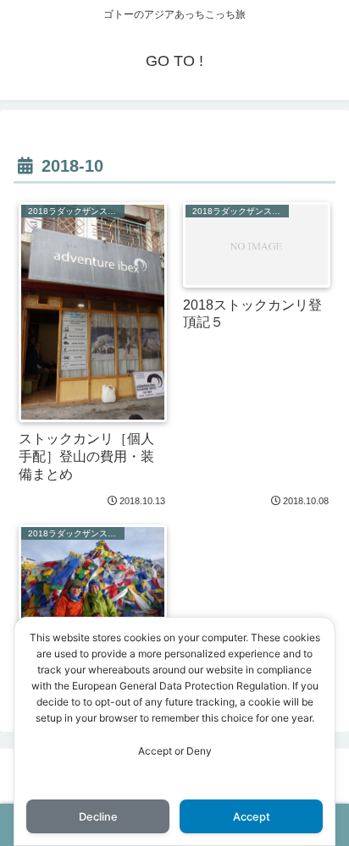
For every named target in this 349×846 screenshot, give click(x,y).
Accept (251, 816)
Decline (98, 816)
